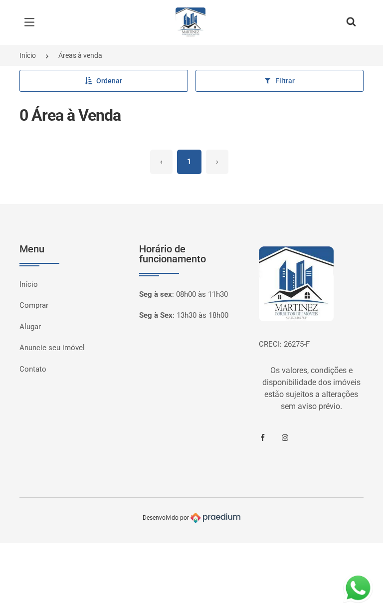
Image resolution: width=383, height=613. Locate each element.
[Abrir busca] (351, 22)
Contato (32, 369)
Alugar (30, 326)
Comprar (33, 305)
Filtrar (285, 81)
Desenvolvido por (167, 517)
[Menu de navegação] (31, 22)
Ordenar (109, 81)
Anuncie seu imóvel (52, 347)
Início (27, 55)
